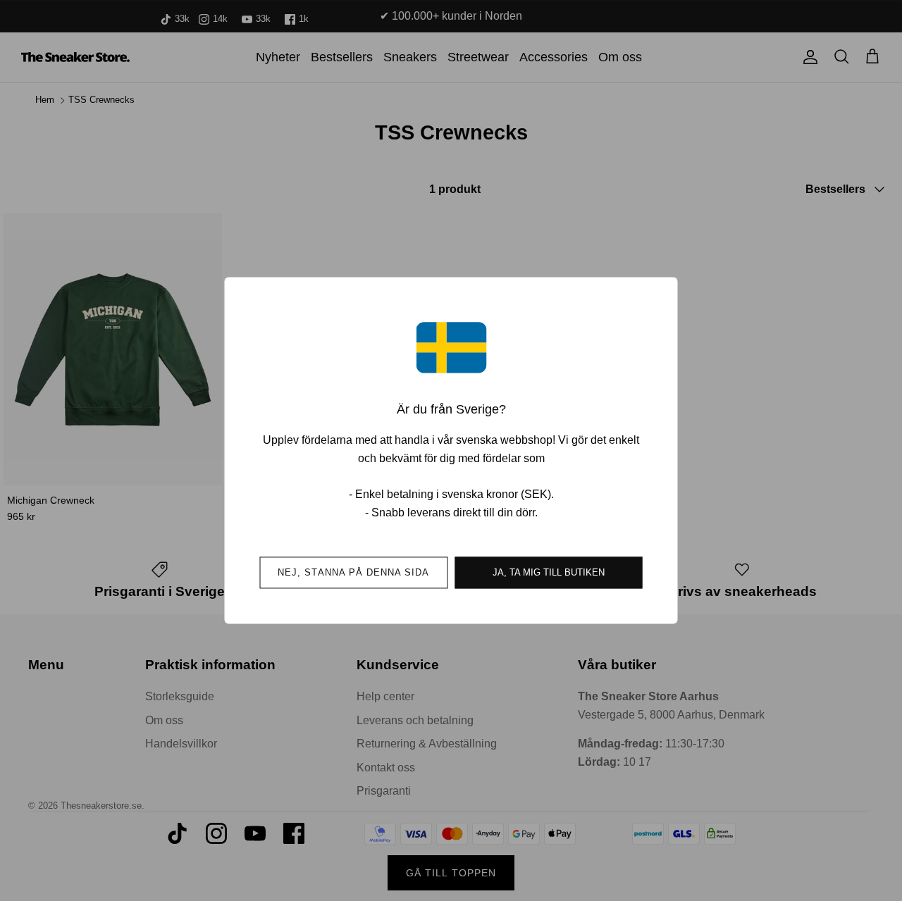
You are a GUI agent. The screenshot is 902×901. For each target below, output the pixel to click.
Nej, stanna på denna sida (353, 573)
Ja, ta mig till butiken (549, 573)
